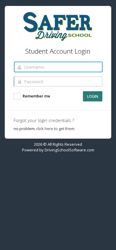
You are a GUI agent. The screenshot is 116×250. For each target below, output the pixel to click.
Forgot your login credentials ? (44, 120)
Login (92, 96)
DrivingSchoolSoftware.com (69, 150)
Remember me (36, 96)
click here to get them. (55, 128)
